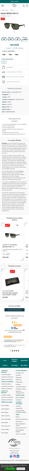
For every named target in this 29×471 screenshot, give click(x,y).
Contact (4, 365)
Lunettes (18, 406)
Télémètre (19, 380)
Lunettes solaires (6, 374)
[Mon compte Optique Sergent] (23, 5)
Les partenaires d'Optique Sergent (21, 411)
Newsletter (24, 360)
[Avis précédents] (1, 341)
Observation (19, 408)
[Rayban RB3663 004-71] (12, 241)
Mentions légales (14, 360)
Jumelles (18, 375)
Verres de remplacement (20, 392)
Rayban (12, 10)
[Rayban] (7, 225)
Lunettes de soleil (4, 10)
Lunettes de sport (21, 386)
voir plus (19, 341)
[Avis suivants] (28, 341)
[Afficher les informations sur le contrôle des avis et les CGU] (23, 330)
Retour (18, 417)
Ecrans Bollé (4, 433)
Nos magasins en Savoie (20, 424)
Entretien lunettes (21, 389)
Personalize (20, 468)
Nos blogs (15, 365)
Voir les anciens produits (14, 310)
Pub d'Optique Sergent (20, 430)
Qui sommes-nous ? (21, 427)
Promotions (20, 395)
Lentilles (18, 384)
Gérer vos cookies (21, 434)
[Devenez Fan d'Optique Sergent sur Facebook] (11, 456)
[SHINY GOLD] (11, 54)
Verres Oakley (5, 405)
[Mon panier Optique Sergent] (27, 5)
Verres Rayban (5, 409)
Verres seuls (19, 382)
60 (4, 62)
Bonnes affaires (20, 397)
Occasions (18, 400)
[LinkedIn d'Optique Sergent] (18, 456)
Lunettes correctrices (7, 377)
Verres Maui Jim (5, 426)
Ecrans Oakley (5, 429)
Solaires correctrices (6, 379)
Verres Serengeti (6, 419)
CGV (5, 360)
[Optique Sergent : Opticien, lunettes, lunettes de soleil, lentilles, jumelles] (14, 5)
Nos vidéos (24, 365)
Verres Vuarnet (5, 415)
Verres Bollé (4, 422)
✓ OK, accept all (10, 468)
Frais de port (19, 421)
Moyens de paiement (22, 419)
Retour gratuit (15, 1)
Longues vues (20, 373)
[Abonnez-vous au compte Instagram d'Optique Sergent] (14, 456)
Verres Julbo (4, 412)
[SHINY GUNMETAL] (5, 54)
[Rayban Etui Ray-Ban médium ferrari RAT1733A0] (12, 284)
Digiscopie (19, 377)
